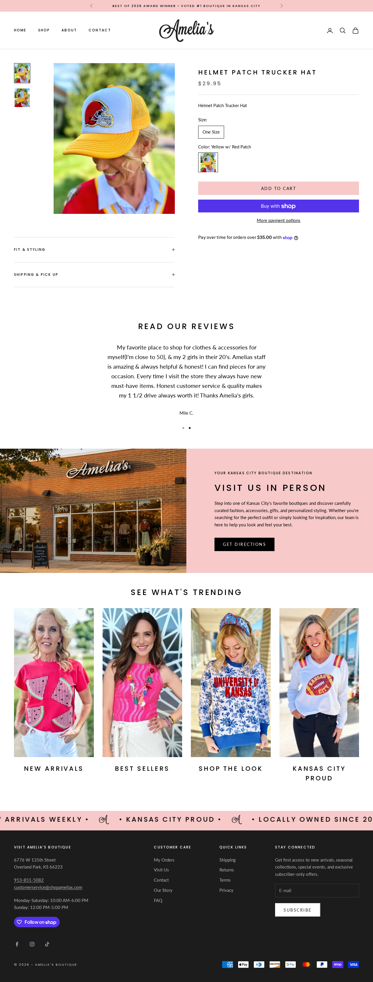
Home (20, 30)
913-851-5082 (29, 879)
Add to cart (278, 188)
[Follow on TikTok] (47, 944)
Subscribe (298, 910)
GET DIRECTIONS (244, 544)
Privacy (226, 890)
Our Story (163, 890)
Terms (225, 879)
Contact (100, 30)
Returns (226, 869)
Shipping (227, 859)
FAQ (158, 900)
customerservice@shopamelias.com (48, 887)
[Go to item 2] (22, 98)
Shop (44, 30)
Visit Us (161, 869)
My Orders (164, 859)
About (69, 30)
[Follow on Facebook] (17, 944)
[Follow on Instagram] (32, 944)
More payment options (278, 220)
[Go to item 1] (22, 73)
